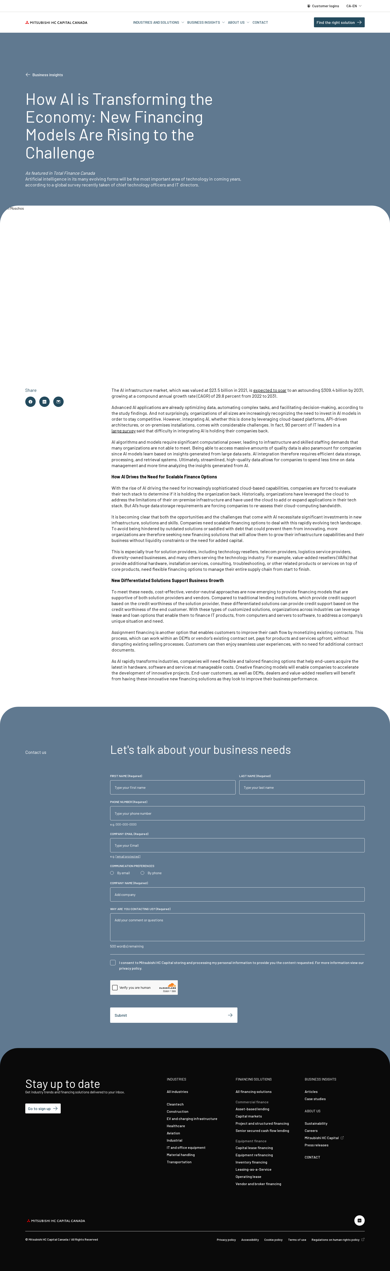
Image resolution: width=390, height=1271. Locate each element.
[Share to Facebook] (30, 402)
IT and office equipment (186, 1147)
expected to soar (269, 390)
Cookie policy (273, 1239)
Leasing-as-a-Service (254, 1169)
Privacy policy (226, 1239)
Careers (311, 1130)
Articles (311, 1091)
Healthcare (176, 1126)
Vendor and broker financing (258, 1184)
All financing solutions (254, 1091)
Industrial (174, 1140)
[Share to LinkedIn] (44, 402)
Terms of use (297, 1239)
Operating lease (248, 1176)
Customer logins (325, 6)
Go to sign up (39, 1108)
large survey (123, 430)
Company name (129, 883)
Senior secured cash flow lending (262, 1130)
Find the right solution (336, 22)
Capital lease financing (254, 1147)
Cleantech (175, 1104)
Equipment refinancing (254, 1155)
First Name (126, 776)
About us (236, 22)
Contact (260, 22)
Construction (177, 1111)
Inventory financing (251, 1162)
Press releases (316, 1145)
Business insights (47, 74)
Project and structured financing (262, 1123)
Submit (121, 1015)
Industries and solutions (156, 22)
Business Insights (204, 22)
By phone (155, 873)
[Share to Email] (58, 402)
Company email (129, 834)
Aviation (173, 1133)
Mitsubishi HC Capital (322, 1138)
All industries (177, 1091)
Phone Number (128, 802)
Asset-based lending (252, 1109)
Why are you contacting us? (140, 909)
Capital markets (249, 1116)
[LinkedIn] (359, 1220)
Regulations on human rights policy (336, 1239)
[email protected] (128, 856)
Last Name (255, 776)
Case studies (315, 1099)
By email (123, 873)
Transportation (179, 1162)
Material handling (181, 1154)
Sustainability (316, 1123)
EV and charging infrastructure (192, 1118)
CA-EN (352, 6)
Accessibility (250, 1239)
